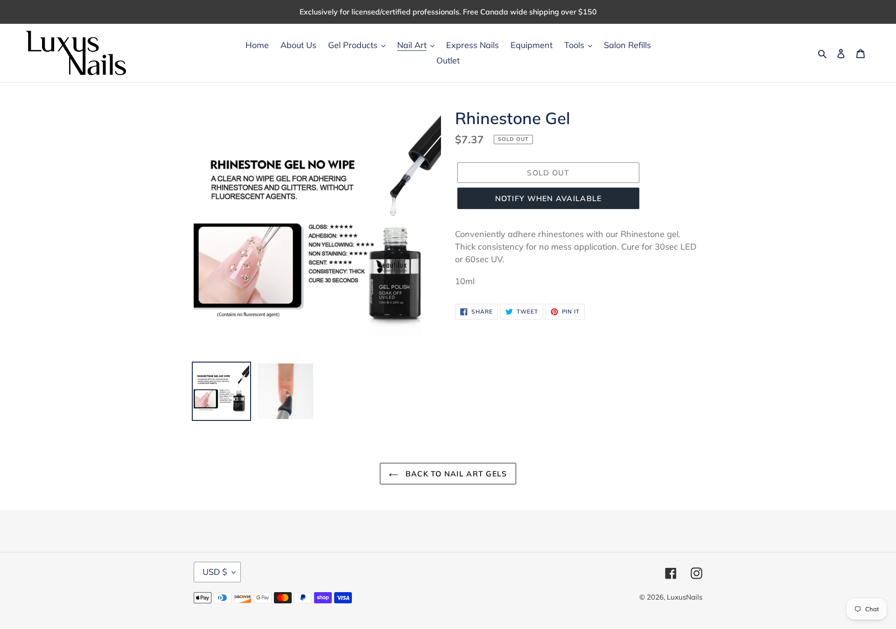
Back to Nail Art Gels (455, 473)
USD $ (215, 571)
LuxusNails (684, 597)
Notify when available (548, 198)
